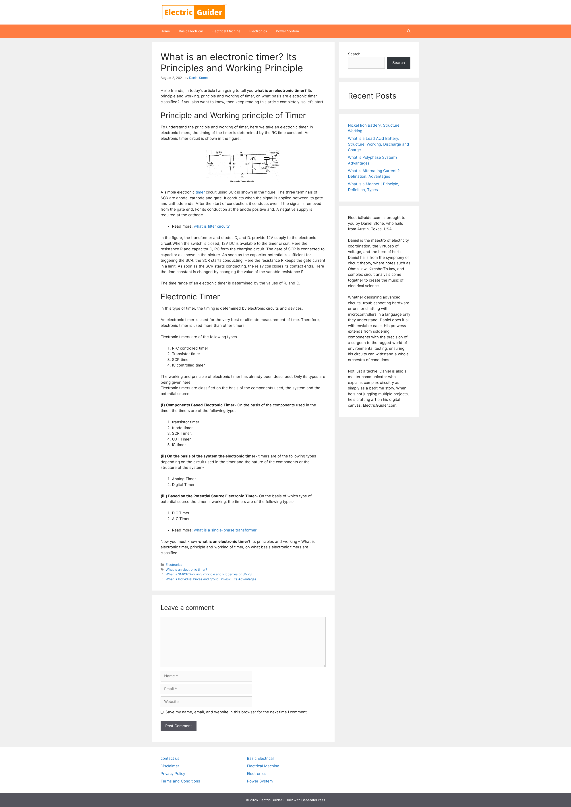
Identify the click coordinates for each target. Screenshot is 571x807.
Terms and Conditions (180, 781)
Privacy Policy (173, 773)
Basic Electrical (191, 31)
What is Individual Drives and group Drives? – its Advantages (211, 579)
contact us (170, 758)
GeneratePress (313, 800)
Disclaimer (170, 766)
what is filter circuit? (212, 226)
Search (354, 54)
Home (165, 31)
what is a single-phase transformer (225, 530)
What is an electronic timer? (186, 569)
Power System (287, 31)
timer (200, 192)
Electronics (258, 31)
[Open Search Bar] (409, 31)
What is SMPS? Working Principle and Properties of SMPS (209, 574)
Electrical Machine (226, 31)
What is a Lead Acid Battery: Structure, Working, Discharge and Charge (378, 144)
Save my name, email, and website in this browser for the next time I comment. (237, 712)
